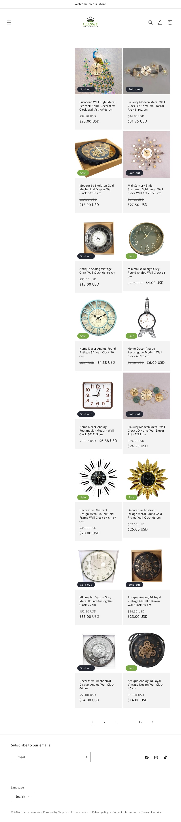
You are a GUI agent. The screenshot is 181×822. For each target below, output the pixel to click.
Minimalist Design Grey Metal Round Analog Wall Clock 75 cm (96, 601)
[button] (9, 22)
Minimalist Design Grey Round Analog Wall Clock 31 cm (146, 272)
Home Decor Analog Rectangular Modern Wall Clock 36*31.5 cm (96, 430)
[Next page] (152, 722)
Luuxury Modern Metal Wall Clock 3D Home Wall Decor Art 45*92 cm (146, 430)
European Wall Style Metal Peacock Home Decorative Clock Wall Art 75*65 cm (97, 105)
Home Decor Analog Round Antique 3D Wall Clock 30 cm (97, 352)
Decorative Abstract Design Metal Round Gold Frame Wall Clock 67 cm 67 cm (97, 515)
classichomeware (32, 812)
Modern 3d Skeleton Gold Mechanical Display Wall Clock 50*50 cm (96, 189)
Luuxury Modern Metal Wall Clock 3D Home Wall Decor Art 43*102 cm (146, 105)
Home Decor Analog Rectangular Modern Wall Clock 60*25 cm (145, 352)
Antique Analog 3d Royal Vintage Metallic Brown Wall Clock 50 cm (144, 601)
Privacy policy (79, 812)
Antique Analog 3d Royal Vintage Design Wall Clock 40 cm (146, 684)
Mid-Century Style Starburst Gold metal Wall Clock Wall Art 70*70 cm (145, 189)
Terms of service (151, 812)
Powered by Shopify (55, 812)
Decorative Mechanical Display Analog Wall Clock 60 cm (97, 684)
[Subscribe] (85, 757)
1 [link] (93, 721)
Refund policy (100, 812)
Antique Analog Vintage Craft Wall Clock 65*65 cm (97, 271)
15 (140, 722)
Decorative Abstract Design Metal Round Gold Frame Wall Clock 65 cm (145, 514)
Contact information (125, 812)
